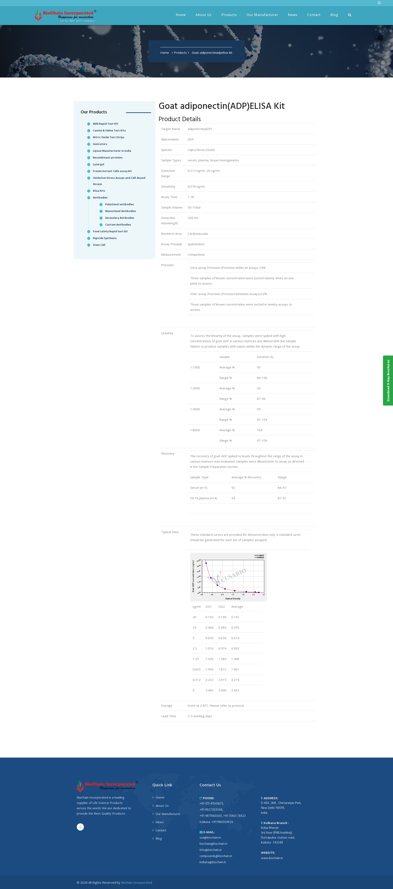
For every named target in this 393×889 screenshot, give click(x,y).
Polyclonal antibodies (119, 204)
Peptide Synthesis (105, 238)
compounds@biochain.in (216, 856)
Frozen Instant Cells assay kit (112, 171)
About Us (204, 15)
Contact (314, 15)
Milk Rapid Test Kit (105, 124)
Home (181, 15)
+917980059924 (222, 822)
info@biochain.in (211, 850)
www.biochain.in (272, 858)
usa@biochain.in (210, 837)
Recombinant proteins (108, 157)
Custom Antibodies (118, 224)
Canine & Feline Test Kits (109, 130)
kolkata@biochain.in (213, 862)
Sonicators (100, 144)
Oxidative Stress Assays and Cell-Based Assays (119, 181)
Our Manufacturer (262, 15)
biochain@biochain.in (213, 843)
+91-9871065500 (211, 816)
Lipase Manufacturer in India (112, 151)
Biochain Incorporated (136, 882)
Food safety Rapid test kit (110, 231)
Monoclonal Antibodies (120, 211)
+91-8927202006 (211, 809)
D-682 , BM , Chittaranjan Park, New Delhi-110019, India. (281, 808)
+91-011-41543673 (211, 803)
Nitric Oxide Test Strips (108, 137)
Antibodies (100, 197)
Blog (334, 15)
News (292, 15)
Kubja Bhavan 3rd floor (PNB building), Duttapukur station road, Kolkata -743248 (278, 835)
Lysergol (98, 164)
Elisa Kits (99, 191)
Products (229, 15)
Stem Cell (99, 245)
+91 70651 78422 (234, 816)
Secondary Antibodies (119, 218)
